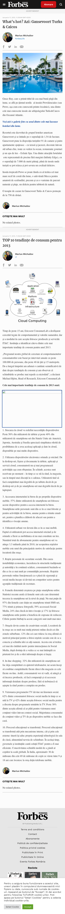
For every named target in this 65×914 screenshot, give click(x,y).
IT (16, 257)
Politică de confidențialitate (32, 843)
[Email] (22, 47)
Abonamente (32, 838)
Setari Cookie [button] (12, 907)
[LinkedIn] (16, 47)
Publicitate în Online (32, 857)
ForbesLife (20, 39)
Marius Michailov (24, 35)
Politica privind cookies (32, 848)
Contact (32, 834)
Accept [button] (27, 907)
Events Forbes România (32, 861)
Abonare (48, 4)
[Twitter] (10, 47)
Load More (32, 800)
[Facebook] (4, 47)
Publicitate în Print (32, 852)
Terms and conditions (32, 829)
